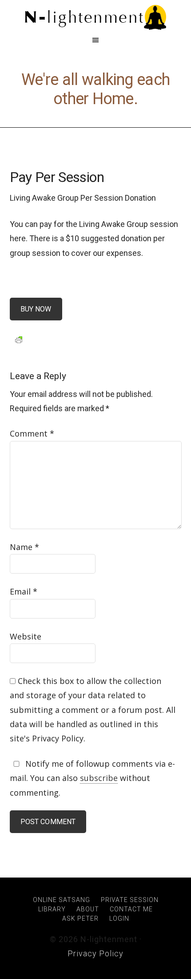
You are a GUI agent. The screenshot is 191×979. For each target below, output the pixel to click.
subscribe (99, 778)
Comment (32, 433)
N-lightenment (95, 17)
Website (25, 636)
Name (24, 547)
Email (23, 591)
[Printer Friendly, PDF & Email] (18, 339)
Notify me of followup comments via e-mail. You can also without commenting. (92, 778)
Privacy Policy (95, 953)
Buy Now (36, 309)
